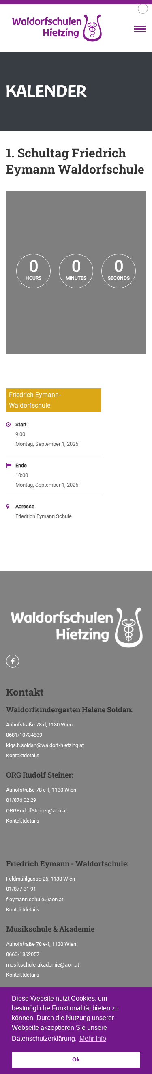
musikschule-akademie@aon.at (42, 965)
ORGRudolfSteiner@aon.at (36, 811)
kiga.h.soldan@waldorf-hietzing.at (45, 745)
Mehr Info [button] (92, 1038)
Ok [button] (76, 1059)
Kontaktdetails (22, 755)
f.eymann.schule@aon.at (34, 899)
